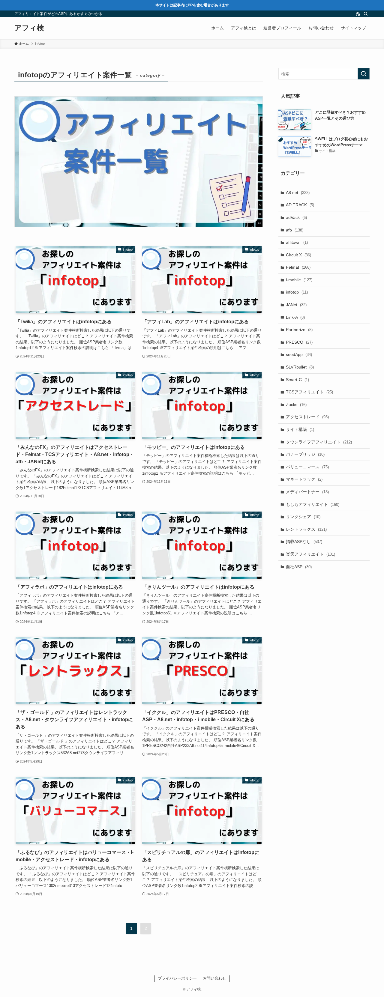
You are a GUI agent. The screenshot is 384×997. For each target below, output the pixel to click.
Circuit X (298, 254)
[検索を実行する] (364, 73)
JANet (296, 304)
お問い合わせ (214, 978)
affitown (297, 242)
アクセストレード (307, 416)
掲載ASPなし (304, 541)
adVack (296, 217)
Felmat (298, 267)
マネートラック (304, 479)
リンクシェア (303, 516)
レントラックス (306, 529)
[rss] (358, 13)
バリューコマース (307, 466)
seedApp (299, 354)
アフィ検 (29, 27)
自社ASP (299, 566)
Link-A (295, 317)
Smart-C (297, 379)
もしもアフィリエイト (312, 504)
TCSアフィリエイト (309, 392)
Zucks (296, 404)
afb (294, 230)
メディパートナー (307, 491)
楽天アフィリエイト (310, 554)
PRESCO (299, 342)
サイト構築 (300, 429)
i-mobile (299, 279)
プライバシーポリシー (177, 978)
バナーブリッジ (305, 454)
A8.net (298, 192)
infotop (297, 292)
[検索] (366, 13)
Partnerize (299, 329)
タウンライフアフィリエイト (319, 442)
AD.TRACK (300, 204)
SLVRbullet (300, 367)
